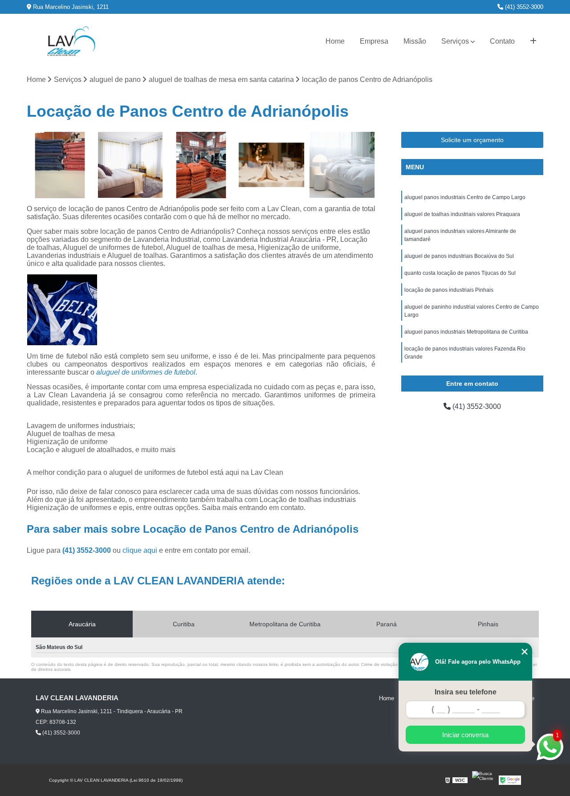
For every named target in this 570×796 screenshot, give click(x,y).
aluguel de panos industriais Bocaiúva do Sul (459, 256)
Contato (502, 41)
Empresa (374, 41)
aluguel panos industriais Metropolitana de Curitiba (466, 332)
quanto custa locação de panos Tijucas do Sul (460, 273)
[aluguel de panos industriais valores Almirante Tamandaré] (342, 165)
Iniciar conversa (465, 735)
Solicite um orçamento (472, 139)
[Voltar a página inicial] (71, 41)
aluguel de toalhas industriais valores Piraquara (462, 214)
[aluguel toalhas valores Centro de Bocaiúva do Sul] (201, 165)
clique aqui (139, 550)
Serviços (455, 41)
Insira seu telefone (466, 692)
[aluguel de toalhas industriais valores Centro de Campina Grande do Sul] (60, 165)
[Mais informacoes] (533, 41)
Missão (414, 41)
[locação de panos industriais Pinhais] (131, 165)
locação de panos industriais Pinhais (448, 290)
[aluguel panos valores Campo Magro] (272, 165)
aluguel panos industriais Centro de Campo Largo (464, 197)
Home (335, 41)
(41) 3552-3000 (523, 7)
